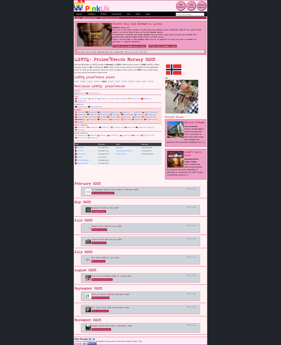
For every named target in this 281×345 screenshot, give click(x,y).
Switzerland (150, 119)
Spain (125, 119)
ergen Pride (79, 147)
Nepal (122, 98)
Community (116, 14)
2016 (151, 81)
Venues (79, 14)
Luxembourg (124, 117)
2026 (83, 81)
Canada (92, 127)
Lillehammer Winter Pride (123, 151)
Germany (127, 114)
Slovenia (115, 119)
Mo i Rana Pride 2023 (101, 311)
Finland (103, 114)
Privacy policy (110, 341)
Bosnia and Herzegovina (108, 112)
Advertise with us (89, 341)
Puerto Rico (147, 135)
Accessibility (100, 341)
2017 (145, 81)
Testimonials (120, 341)
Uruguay (92, 137)
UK (78, 122)
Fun (128, 14)
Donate (128, 341)
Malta (136, 117)
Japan (112, 98)
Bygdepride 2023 (100, 211)
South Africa (92, 93)
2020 (125, 81)
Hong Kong (81, 98)
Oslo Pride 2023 (99, 261)
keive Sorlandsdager (82, 160)
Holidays (91, 14)
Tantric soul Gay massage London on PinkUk (130, 46)
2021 (118, 81)
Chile (102, 135)
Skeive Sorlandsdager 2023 (103, 279)
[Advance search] (206, 14)
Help (138, 14)
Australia (80, 106)
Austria (79, 112)
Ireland (90, 117)
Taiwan (146, 98)
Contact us (78, 341)
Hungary (150, 114)
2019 (132, 81)
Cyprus (136, 112)
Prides (103, 14)
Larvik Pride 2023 (100, 243)
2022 (111, 81)
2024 (97, 81)
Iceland (79, 117)
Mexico (129, 127)
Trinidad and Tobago (145, 127)
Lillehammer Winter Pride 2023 (104, 193)
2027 (76, 81)
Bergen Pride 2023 (100, 230)
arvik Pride (79, 151)
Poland (91, 119)
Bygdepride (119, 147)
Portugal (103, 119)
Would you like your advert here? (136, 52)
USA (78, 130)
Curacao (104, 127)
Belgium (91, 112)
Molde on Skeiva (121, 154)
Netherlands (148, 117)
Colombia (113, 135)
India (92, 98)
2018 (138, 81)
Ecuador (125, 135)
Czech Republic (150, 112)
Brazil (92, 135)
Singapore (134, 98)
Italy (101, 117)
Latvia (111, 117)
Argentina (80, 135)
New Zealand (95, 106)
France (114, 114)
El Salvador (117, 127)
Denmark (80, 114)
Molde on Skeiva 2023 (101, 298)
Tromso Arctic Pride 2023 (102, 329)
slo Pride (78, 157)
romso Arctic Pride (81, 163)
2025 (90, 81)
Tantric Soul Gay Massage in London (163, 46)
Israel (102, 98)
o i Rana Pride (80, 154)
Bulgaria (125, 112)
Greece (139, 114)
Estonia (92, 114)
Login (147, 14)
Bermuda (80, 127)
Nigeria (79, 93)
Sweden (137, 119)
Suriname (80, 137)
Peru (135, 135)
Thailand (80, 101)
